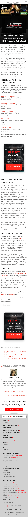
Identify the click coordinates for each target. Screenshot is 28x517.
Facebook (12, 294)
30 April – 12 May (6, 127)
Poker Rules (7, 428)
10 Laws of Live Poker (8, 472)
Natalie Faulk (5, 365)
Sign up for (14, 416)
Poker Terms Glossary (10, 425)
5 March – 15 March (7, 119)
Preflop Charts (6, 470)
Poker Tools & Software (11, 430)
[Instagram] (14, 509)
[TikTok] (20, 509)
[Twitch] (18, 509)
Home (2, 366)
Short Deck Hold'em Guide (9, 476)
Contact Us (6, 445)
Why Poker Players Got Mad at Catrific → (17, 395)
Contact (17, 514)
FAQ (4, 447)
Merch (5, 442)
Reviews (5, 435)
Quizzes (5, 423)
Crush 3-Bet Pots (6, 474)
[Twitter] (12, 509)
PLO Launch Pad (10, 457)
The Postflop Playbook (12, 455)
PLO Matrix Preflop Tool (8, 502)
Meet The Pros (7, 437)
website (3, 294)
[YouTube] (16, 509)
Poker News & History (14, 365)
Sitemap (12, 512)
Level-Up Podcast (8, 440)
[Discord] (10, 509)
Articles (5, 420)
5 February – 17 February (8, 103)
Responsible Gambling (20, 512)
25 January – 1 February (8, 96)
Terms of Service (11, 514)
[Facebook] (7, 509)
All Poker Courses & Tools (12, 432)
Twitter (14, 291)
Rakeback (6, 450)
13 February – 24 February (8, 112)
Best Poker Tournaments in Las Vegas (15, 358)
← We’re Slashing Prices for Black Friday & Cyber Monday (12, 392)
